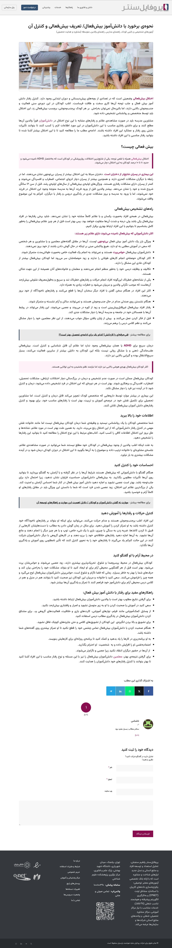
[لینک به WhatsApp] (16, 943)
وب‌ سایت (108, 791)
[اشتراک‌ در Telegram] (111, 691)
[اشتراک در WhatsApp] (129, 691)
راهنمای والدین (98, 32)
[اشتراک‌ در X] (139, 691)
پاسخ (137, 735)
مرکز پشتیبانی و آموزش (70, 877)
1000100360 (99, 885)
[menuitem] (84, 7)
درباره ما (76, 861)
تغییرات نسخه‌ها (73, 889)
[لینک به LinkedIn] (21, 943)
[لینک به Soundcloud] (26, 943)
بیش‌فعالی (136, 159)
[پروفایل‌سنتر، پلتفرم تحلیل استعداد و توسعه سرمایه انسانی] (144, 7)
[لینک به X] (31, 943)
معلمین (117, 656)
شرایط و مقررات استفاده (70, 866)
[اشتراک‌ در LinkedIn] (120, 691)
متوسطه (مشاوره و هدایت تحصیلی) (73, 32)
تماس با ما (75, 900)
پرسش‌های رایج (73, 883)
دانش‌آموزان (45, 120)
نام (110, 767)
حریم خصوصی (74, 872)
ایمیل (109, 779)
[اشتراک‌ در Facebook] (148, 691)
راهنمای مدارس (113, 32)
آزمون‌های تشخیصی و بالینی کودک (137, 32)
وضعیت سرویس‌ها (72, 894)
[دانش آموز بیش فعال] (86, 65)
